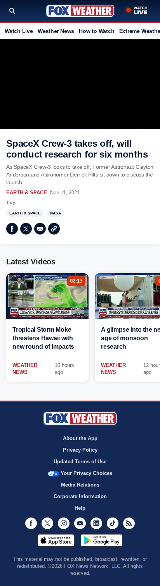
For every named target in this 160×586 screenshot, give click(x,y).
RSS (129, 523)
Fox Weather (80, 11)
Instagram (64, 523)
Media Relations (80, 485)
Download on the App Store (56, 540)
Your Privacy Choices (86, 473)
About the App (80, 438)
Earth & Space (26, 192)
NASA (55, 213)
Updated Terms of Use (80, 461)
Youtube (80, 523)
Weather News (56, 31)
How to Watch (96, 31)
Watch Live (19, 31)
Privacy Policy (80, 450)
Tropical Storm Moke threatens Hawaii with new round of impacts (43, 338)
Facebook (12, 229)
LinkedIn (96, 523)
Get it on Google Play (101, 540)
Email (40, 229)
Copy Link (54, 229)
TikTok (112, 523)
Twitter (26, 229)
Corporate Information (80, 496)
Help (80, 508)
